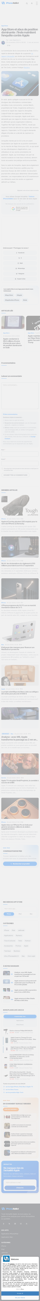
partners (12, 1264)
